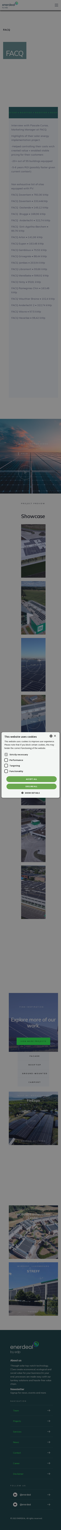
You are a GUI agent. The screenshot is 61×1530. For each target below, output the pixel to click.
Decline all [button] (31, 786)
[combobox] (51, 736)
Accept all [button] (31, 779)
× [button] (55, 736)
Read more (51, 748)
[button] (30, 793)
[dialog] (31, 765)
